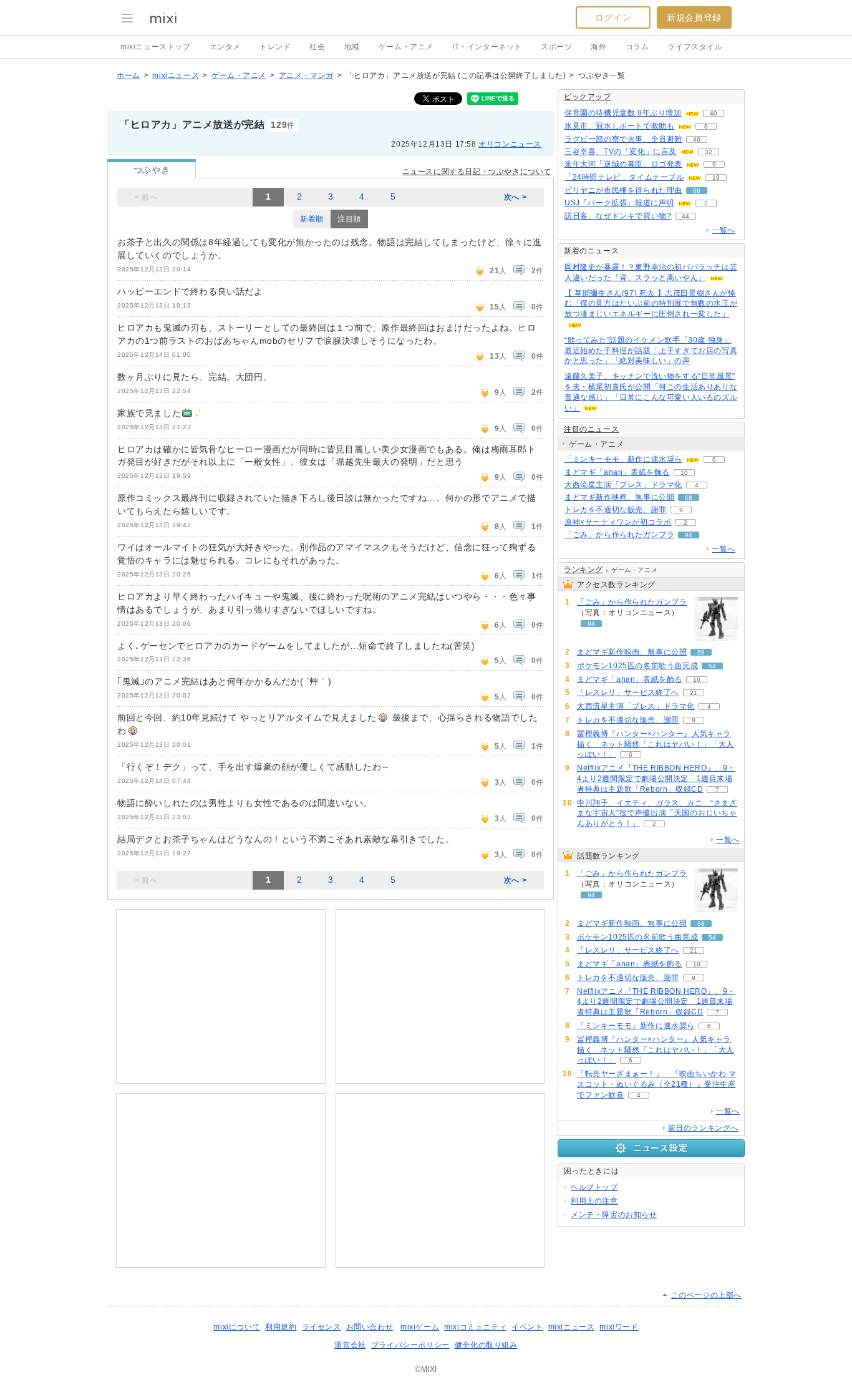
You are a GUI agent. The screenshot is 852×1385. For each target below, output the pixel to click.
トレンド (275, 46)
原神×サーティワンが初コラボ (617, 522)
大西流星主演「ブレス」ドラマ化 (623, 484)
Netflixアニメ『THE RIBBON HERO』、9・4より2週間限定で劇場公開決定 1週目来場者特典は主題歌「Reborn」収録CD (656, 779)
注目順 (349, 219)
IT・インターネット (487, 46)
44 (685, 216)
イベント (527, 1327)
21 (693, 692)
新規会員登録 (694, 17)
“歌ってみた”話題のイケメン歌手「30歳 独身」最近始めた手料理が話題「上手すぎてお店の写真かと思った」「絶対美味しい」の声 (650, 351)
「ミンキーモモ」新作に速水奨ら (623, 459)
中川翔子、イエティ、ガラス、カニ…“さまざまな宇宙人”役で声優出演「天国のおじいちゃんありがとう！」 (657, 814)
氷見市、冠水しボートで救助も (619, 126)
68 (696, 190)
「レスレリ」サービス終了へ (628, 692)
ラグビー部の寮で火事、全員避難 (623, 139)
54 (712, 666)
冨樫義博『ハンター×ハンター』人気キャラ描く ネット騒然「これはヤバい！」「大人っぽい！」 (655, 744)
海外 (598, 46)
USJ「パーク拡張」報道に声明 (619, 202)
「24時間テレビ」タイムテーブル (624, 177)
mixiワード (618, 1327)
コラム (637, 46)
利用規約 (280, 1327)
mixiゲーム (419, 1327)
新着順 (312, 219)
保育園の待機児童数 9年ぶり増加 (623, 113)
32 (708, 151)
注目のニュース (591, 429)
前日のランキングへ (703, 1128)
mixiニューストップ (155, 46)
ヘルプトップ (594, 1187)
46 (696, 139)
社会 (317, 46)
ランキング (583, 569)
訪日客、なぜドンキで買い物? (617, 215)
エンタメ (225, 46)
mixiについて (236, 1327)
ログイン (613, 17)
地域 (352, 46)
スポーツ (556, 46)
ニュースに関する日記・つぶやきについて (476, 171)
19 (716, 177)
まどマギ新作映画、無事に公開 (619, 497)
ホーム (128, 75)
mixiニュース (175, 75)
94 (688, 535)
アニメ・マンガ (306, 75)
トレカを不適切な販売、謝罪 (615, 509)
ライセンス (321, 1327)
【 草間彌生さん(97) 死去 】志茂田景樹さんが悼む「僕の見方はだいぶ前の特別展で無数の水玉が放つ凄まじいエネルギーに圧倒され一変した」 (650, 304)
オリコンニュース (509, 144)
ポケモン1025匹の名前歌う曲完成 (637, 665)
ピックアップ (587, 96)
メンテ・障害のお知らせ (614, 1214)
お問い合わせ (370, 1327)
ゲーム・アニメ (406, 46)
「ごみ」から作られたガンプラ (619, 534)
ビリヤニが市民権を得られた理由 (623, 190)
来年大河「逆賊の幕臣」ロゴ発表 (623, 164)
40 (713, 113)
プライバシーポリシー (410, 1345)
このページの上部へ (706, 1295)
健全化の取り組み (486, 1345)
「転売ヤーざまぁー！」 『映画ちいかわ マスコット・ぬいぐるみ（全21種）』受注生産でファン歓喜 (657, 1084)
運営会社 (349, 1345)
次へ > (515, 197)
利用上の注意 (594, 1201)
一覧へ (723, 230)
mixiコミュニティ (475, 1327)
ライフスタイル (694, 46)
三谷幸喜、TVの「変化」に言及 (620, 151)
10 (684, 472)
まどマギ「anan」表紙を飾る (617, 472)
